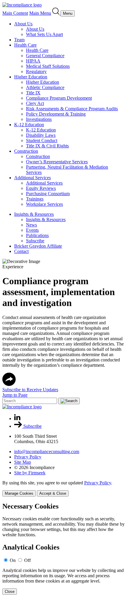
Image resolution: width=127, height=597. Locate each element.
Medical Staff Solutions (48, 66)
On (13, 560)
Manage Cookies (19, 493)
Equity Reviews (41, 188)
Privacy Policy (27, 456)
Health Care (25, 44)
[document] (63, 548)
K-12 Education (29, 124)
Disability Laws (41, 135)
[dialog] (63, 488)
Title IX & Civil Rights (47, 145)
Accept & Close (52, 493)
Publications (37, 235)
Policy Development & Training (56, 113)
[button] (9, 384)
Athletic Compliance (45, 87)
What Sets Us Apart (44, 34)
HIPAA (33, 60)
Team (19, 39)
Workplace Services (44, 204)
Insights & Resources (34, 214)
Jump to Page (14, 394)
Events (32, 230)
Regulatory (36, 71)
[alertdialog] (63, 548)
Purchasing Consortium (48, 193)
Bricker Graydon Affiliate (38, 246)
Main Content (15, 13)
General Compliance (45, 55)
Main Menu (40, 13)
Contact (21, 251)
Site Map (22, 462)
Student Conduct (41, 140)
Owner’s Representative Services (57, 161)
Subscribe (35, 240)
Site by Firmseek (29, 472)
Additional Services (32, 177)
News (31, 224)
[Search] (56, 13)
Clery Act (35, 103)
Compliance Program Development (59, 98)
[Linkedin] (17, 418)
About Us (23, 23)
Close (9, 591)
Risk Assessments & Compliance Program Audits (72, 108)
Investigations (39, 119)
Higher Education (30, 76)
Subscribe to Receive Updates (30, 389)
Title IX (33, 92)
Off (27, 560)
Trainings (34, 198)
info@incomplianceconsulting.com (46, 451)
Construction (26, 151)
